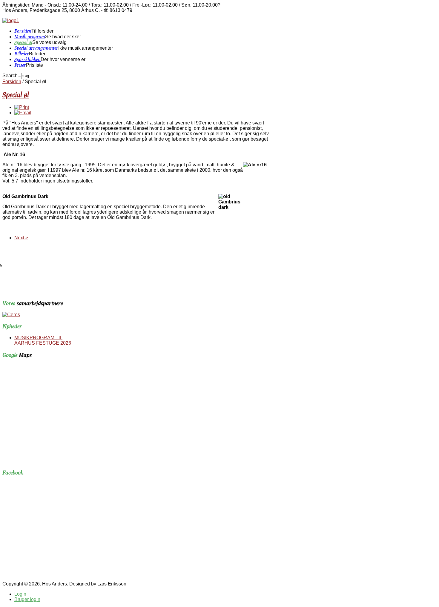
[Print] (21, 107)
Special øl (23, 42)
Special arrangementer (36, 48)
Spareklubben (27, 59)
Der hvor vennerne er (63, 59)
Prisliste (34, 65)
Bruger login (27, 599)
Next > (21, 237)
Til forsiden (43, 31)
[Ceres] (11, 314)
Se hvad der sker (63, 36)
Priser (20, 65)
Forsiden (22, 31)
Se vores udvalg (49, 42)
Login (20, 594)
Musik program (29, 36)
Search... (11, 75)
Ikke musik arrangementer (85, 48)
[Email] (22, 112)
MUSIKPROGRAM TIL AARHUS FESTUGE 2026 (42, 340)
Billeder (21, 54)
